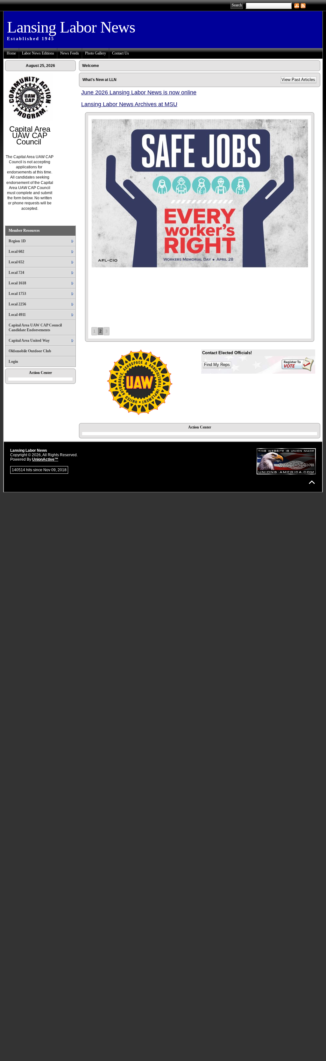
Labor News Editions (38, 53)
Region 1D (17, 241)
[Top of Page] (312, 482)
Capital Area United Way (29, 340)
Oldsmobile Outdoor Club (30, 351)
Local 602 (16, 251)
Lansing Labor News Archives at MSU (129, 104)
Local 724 (16, 272)
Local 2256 (17, 304)
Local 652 (16, 262)
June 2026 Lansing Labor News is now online (138, 92)
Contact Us (120, 53)
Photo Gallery (95, 53)
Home (11, 53)
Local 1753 (17, 293)
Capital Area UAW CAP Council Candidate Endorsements (35, 327)
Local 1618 (17, 283)
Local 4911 (17, 314)
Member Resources (24, 230)
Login (13, 361)
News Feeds (69, 53)
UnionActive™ (45, 459)
